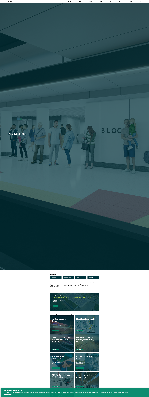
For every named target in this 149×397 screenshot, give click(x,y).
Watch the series (55, 330)
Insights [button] (90, 1)
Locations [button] (130, 1)
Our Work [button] (80, 1)
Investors (119, 1)
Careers (101, 1)
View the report (79, 330)
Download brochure (56, 386)
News (110, 1)
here (62, 292)
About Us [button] (69, 1)
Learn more (55, 306)
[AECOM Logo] (9, 1)
